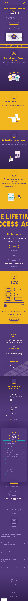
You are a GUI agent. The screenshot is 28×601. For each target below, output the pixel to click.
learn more (14, 266)
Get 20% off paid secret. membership (14, 502)
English (3, 599)
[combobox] (4, 599)
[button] (24, 2)
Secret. (14, 499)
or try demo (14, 250)
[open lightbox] (14, 36)
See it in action (14, 27)
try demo (14, 513)
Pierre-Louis (15, 596)
